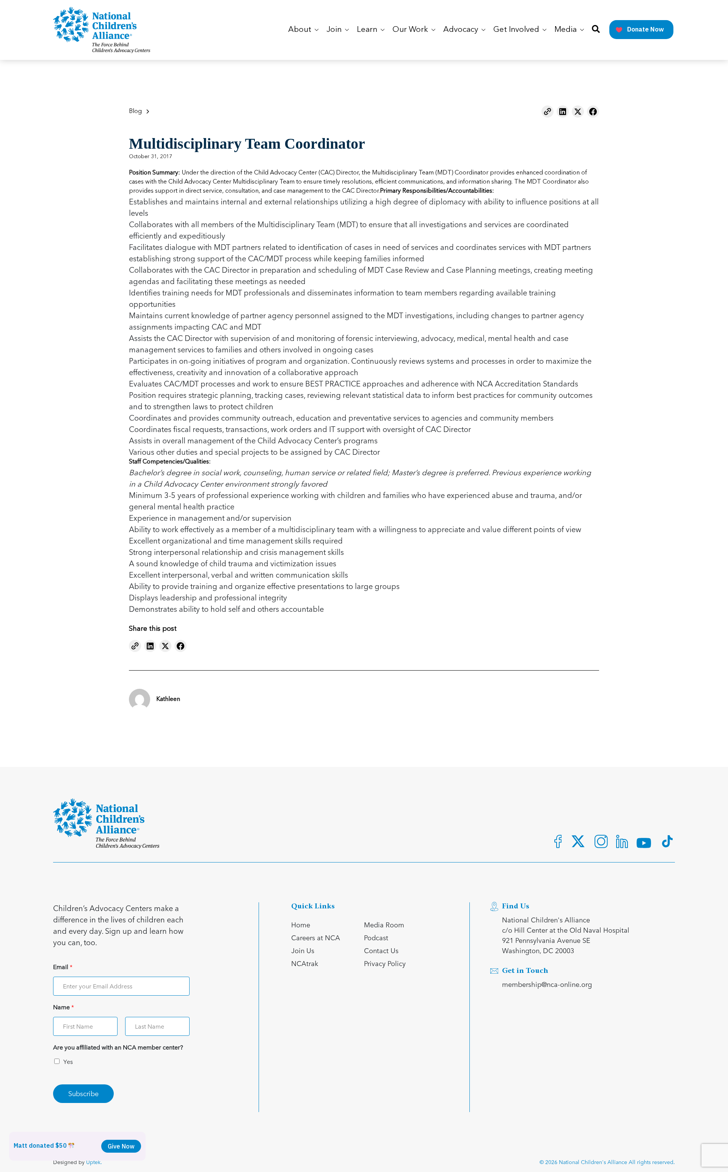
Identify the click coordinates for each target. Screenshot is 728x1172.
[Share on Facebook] (593, 111)
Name (63, 1007)
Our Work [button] (411, 30)
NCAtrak (304, 963)
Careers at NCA (315, 937)
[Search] (596, 30)
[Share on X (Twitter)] (578, 111)
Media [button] (566, 30)
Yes (68, 1061)
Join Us (302, 950)
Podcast (376, 937)
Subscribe (83, 1093)
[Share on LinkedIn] (563, 111)
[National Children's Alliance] (101, 30)
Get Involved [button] (517, 30)
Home (300, 924)
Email (62, 967)
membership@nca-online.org (547, 984)
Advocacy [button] (461, 30)
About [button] (300, 30)
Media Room (384, 924)
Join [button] (335, 30)
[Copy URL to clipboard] (547, 111)
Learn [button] (368, 30)
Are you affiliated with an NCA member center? (118, 1047)
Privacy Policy (385, 963)
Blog (135, 111)
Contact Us (381, 950)
